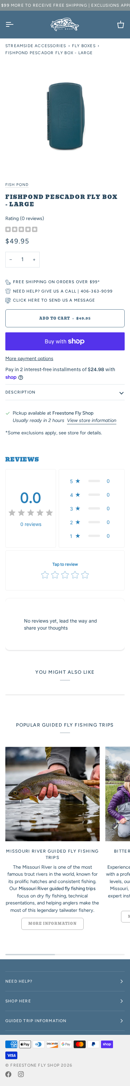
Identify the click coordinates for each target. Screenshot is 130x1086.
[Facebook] (8, 1074)
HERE (34, 300)
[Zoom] (22, 158)
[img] (21, 230)
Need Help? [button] (18, 981)
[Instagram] (21, 1074)
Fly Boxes (84, 45)
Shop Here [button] (18, 1001)
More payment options (29, 358)
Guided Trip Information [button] (36, 1020)
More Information (52, 923)
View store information (91, 420)
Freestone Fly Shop (35, 1065)
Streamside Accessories (35, 45)
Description (20, 392)
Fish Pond (17, 184)
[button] (91, 481)
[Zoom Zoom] (65, 115)
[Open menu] (15, 24)
